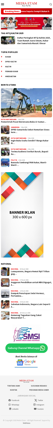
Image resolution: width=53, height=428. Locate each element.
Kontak (13, 390)
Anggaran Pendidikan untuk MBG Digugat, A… (31, 283)
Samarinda (15, 127)
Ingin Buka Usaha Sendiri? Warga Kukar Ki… (29, 141)
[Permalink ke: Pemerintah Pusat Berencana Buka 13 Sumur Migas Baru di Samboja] (26, 102)
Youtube (40, 409)
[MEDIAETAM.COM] (26, 4)
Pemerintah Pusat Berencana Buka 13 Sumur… (23, 122)
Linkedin (15, 409)
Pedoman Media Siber (39, 390)
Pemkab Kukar (11, 71)
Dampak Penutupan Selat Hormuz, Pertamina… (28, 294)
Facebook (15, 400)
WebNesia (26, 423)
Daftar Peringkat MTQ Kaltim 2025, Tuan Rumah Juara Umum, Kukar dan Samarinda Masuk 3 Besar (34, 40)
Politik (14, 160)
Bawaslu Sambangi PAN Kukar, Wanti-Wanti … (29, 163)
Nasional (14, 269)
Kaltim (8, 66)
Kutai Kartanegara (8, 119)
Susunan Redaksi (39, 386)
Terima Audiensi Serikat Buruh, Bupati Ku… (29, 152)
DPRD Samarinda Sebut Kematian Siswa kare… (30, 131)
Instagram (40, 405)
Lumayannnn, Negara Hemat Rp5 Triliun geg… (30, 272)
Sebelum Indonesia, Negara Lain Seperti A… (30, 305)
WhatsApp (15, 405)
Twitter (40, 400)
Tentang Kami (13, 386)
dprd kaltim (11, 61)
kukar (8, 57)
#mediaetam (10, 76)
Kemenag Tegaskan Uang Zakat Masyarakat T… (26, 316)
